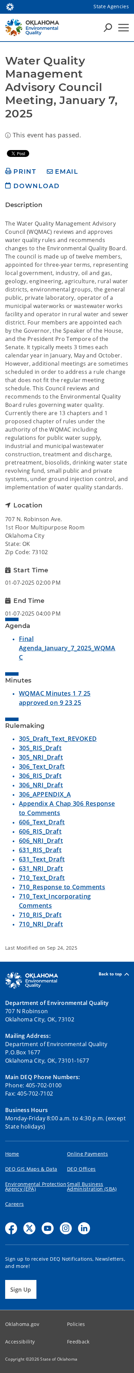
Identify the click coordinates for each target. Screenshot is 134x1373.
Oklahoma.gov (22, 1324)
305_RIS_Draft (40, 748)
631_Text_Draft (42, 859)
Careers (14, 1204)
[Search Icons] (108, 27)
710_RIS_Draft (40, 915)
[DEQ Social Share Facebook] (11, 1228)
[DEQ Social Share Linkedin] (84, 1228)
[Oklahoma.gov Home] (10, 6)
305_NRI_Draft (41, 757)
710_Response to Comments (62, 887)
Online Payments (87, 1154)
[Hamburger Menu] (123, 27)
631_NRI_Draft (41, 868)
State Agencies (111, 6)
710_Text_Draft (42, 877)
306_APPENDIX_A (45, 794)
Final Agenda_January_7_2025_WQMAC (67, 647)
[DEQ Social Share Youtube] (48, 1228)
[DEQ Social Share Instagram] (66, 1228)
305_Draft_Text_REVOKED (58, 738)
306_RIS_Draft (40, 775)
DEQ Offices (81, 1169)
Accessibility (20, 1341)
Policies (76, 1324)
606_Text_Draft (42, 822)
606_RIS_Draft (40, 831)
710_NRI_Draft (41, 924)
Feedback (78, 1341)
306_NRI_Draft (41, 785)
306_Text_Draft (42, 766)
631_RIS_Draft (40, 850)
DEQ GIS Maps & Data (31, 1169)
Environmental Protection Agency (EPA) (35, 1186)
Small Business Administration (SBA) (92, 1186)
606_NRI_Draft (41, 840)
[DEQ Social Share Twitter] (29, 1228)
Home (12, 1154)
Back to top (110, 974)
